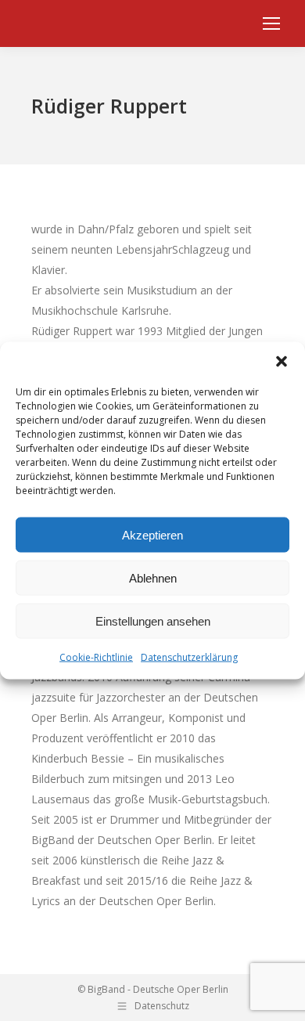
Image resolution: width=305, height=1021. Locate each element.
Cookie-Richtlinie (96, 657)
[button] (281, 362)
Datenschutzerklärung (189, 657)
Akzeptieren (152, 534)
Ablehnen (153, 577)
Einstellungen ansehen (152, 620)
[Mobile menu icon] (271, 23)
